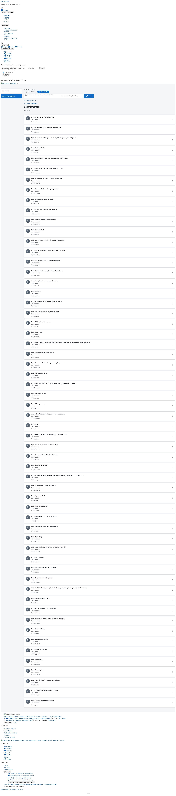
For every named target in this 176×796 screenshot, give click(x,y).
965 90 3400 (62, 718)
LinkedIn (21, 773)
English (6, 19)
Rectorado (7, 28)
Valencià (6, 17)
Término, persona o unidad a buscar (11, 68)
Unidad (6, 76)
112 (15, 722)
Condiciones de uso (10, 729)
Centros (6, 31)
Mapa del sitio (8, 769)
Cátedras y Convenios (10, 38)
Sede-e (6, 22)
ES (7, 12)
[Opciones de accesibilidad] (2, 8)
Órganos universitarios (10, 30)
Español (6, 15)
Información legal (9, 737)
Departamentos (8, 33)
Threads (21, 780)
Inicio (6, 765)
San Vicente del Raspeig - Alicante (32, 716)
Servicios (7, 36)
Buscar (43, 68)
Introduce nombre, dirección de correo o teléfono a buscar (39, 96)
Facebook (22, 775)
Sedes (6, 40)
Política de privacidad (10, 733)
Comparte (7, 772)
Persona (6, 74)
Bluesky (19, 778)
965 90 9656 (52, 720)
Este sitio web (8, 72)
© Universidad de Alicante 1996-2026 (12, 789)
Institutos (7, 35)
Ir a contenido (5, 1)
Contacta (7, 767)
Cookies (6, 735)
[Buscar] (2, 43)
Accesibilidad (8, 731)
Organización (4, 25)
